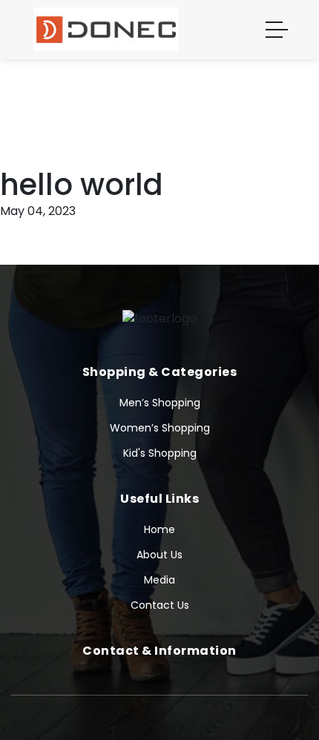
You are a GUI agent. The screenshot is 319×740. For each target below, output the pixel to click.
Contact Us (160, 605)
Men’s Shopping (159, 402)
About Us (159, 554)
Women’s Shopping (160, 427)
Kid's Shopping (160, 453)
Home (159, 529)
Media (159, 579)
